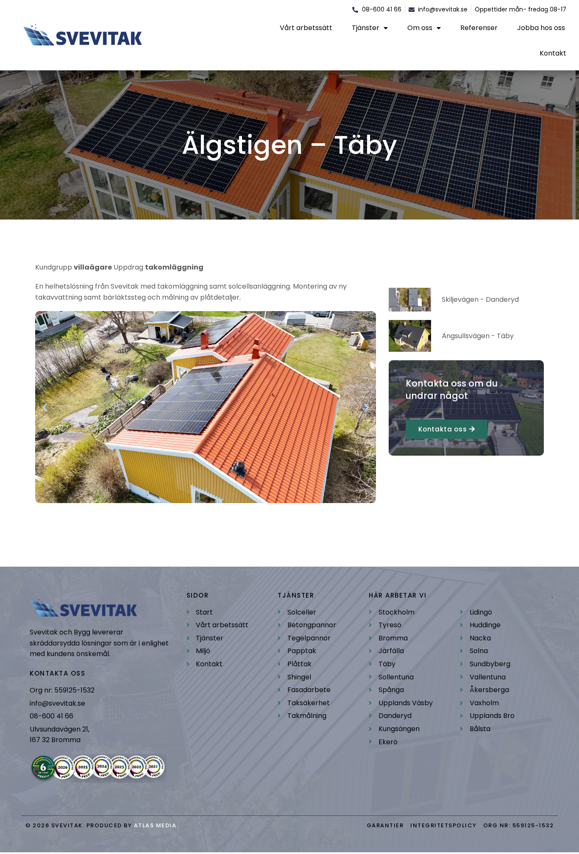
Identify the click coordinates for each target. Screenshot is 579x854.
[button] (44, 407)
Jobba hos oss (541, 28)
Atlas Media (155, 825)
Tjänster (365, 28)
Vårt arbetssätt (306, 28)
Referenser (479, 28)
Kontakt (553, 53)
